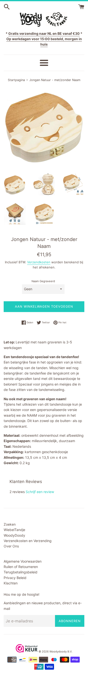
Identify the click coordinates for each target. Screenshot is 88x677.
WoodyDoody (14, 535)
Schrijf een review (40, 492)
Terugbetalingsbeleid (20, 572)
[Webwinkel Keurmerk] (27, 651)
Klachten (11, 583)
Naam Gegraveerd (43, 281)
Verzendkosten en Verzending (28, 541)
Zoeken (10, 524)
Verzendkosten (38, 262)
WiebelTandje (14, 530)
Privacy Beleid (15, 578)
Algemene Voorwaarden (23, 561)
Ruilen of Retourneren (21, 567)
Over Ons (11, 546)
